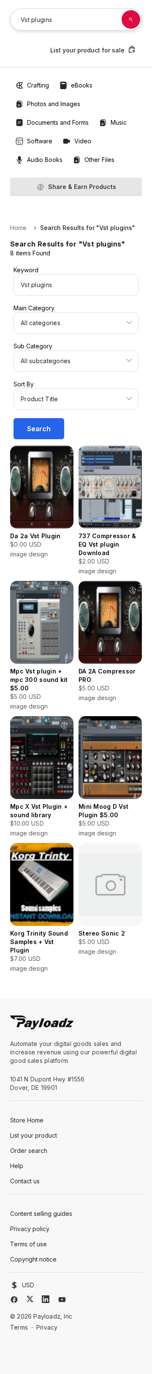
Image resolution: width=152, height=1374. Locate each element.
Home (18, 227)
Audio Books (44, 159)
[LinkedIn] (45, 1299)
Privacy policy (29, 1228)
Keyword (26, 270)
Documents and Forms (58, 122)
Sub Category (33, 346)
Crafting (38, 85)
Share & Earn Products (82, 186)
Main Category (34, 308)
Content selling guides (41, 1213)
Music (119, 122)
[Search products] (131, 19)
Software (39, 141)
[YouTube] (62, 1299)
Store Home (26, 1120)
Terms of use (28, 1244)
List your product (33, 1135)
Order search (28, 1150)
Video (82, 141)
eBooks (81, 85)
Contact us (25, 1181)
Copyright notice (33, 1259)
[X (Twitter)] (30, 1299)
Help (16, 1165)
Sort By (24, 384)
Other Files (99, 159)
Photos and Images (53, 103)
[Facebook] (14, 1299)
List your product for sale (87, 50)
